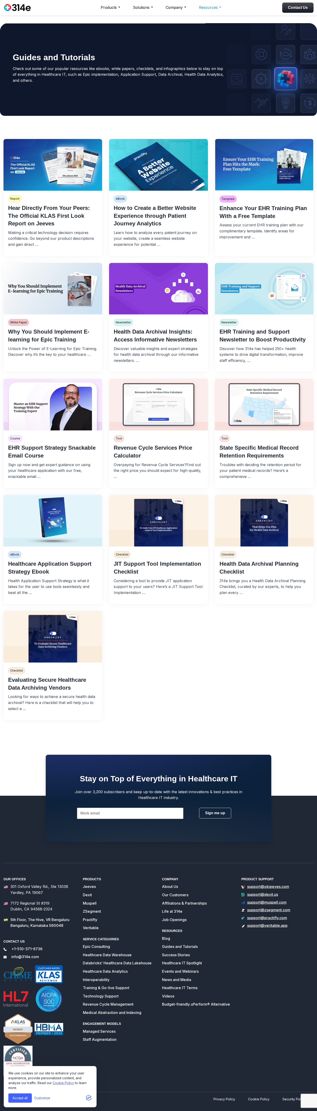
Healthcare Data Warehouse (107, 955)
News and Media (176, 979)
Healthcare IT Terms (179, 987)
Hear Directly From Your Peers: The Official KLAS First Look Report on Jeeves (49, 216)
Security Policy (293, 1099)
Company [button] (174, 7)
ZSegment (92, 911)
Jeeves (89, 886)
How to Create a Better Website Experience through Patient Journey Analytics (155, 216)
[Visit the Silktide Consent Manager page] (88, 1098)
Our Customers (175, 895)
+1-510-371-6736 (26, 949)
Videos (168, 996)
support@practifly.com (267, 917)
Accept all (20, 1098)
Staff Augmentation (99, 1039)
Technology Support (101, 996)
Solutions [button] (141, 7)
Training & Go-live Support (106, 987)
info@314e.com (25, 956)
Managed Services (99, 1031)
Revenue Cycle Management (108, 1004)
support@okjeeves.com (268, 886)
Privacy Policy (224, 1099)
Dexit (87, 895)
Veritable (91, 927)
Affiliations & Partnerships (184, 903)
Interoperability (96, 979)
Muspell (90, 903)
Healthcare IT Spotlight (182, 963)
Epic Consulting (96, 946)
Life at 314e (172, 911)
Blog (166, 938)
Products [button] (109, 7)
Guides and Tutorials (180, 946)
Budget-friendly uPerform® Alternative (196, 1004)
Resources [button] (208, 7)
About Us (170, 886)
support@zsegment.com (268, 910)
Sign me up (215, 813)
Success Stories (176, 955)
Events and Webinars (180, 971)
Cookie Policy (63, 1083)
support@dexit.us (262, 894)
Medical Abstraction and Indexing (112, 1012)
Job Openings (174, 919)
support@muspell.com (267, 902)
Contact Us (298, 7)
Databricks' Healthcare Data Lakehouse (117, 963)
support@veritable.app (267, 925)
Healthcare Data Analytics (105, 971)
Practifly (90, 919)
